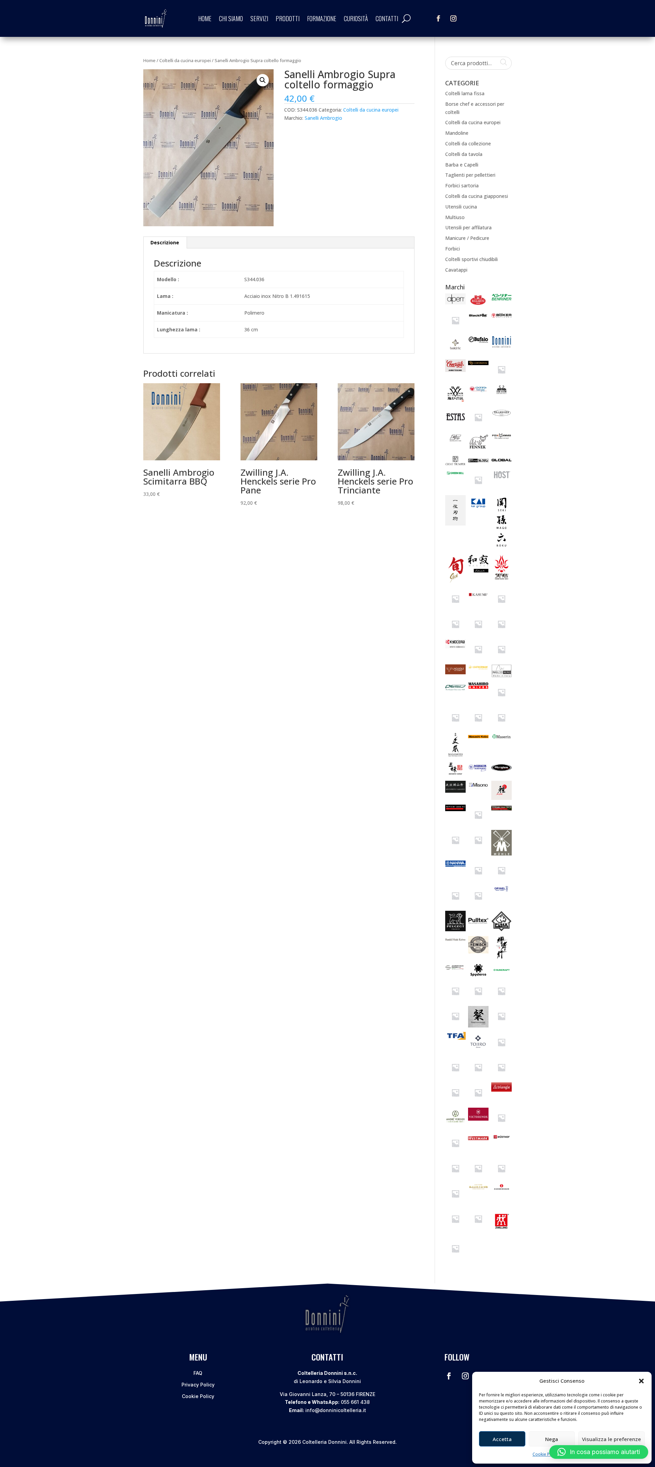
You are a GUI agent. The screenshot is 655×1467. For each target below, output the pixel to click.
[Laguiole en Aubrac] (455, 672)
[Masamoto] (455, 755)
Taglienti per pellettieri (470, 175)
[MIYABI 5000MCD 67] (455, 848)
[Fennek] (478, 449)
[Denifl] (501, 378)
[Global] (501, 462)
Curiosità (356, 18)
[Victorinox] (478, 1119)
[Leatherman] (478, 669)
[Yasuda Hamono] (501, 1177)
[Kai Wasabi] (478, 570)
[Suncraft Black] (455, 999)
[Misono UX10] (478, 787)
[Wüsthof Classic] (455, 1177)
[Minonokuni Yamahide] (455, 791)
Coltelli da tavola (463, 154)
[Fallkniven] (501, 416)
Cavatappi (456, 270)
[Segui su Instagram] (453, 18)
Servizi (259, 18)
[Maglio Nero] (501, 675)
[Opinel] (501, 890)
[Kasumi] (478, 598)
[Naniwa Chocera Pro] (455, 904)
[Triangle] (501, 1090)
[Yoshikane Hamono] (478, 1188)
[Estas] (455, 423)
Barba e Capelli (461, 164)
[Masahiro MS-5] (501, 700)
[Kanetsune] (501, 580)
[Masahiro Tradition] (501, 726)
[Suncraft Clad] (478, 999)
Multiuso (455, 217)
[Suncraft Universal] (455, 1024)
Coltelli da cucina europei (185, 60)
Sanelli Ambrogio (323, 118)
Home (205, 18)
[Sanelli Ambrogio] (455, 969)
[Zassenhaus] (501, 1188)
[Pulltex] (478, 929)
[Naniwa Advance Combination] (501, 879)
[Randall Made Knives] (455, 940)
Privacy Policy (198, 1384)
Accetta (502, 1439)
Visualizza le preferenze (611, 1439)
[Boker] (501, 318)
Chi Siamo (231, 18)
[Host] (501, 478)
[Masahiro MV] (455, 726)
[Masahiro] (478, 687)
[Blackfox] (478, 318)
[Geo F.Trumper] (455, 463)
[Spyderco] (478, 974)
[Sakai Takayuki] (501, 957)
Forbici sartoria (462, 185)
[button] (641, 1381)
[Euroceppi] (478, 425)
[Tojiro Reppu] (478, 1101)
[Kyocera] (455, 646)
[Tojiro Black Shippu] (478, 1076)
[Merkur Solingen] (478, 771)
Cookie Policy (545, 1454)
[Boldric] (455, 352)
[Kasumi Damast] (501, 607)
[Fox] (501, 437)
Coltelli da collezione (468, 143)
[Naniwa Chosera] (478, 904)
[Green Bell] (455, 475)
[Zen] (455, 1227)
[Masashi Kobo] (478, 739)
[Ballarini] (478, 304)
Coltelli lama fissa (464, 93)
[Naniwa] (455, 865)
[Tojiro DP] (501, 1076)
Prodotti (288, 18)
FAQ (197, 1373)
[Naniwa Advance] (478, 879)
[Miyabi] (501, 798)
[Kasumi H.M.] (455, 632)
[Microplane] (501, 772)
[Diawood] (455, 400)
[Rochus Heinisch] (478, 951)
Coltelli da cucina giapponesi (476, 196)
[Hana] (478, 488)
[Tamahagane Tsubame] (501, 1024)
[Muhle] (501, 853)
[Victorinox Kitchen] (501, 1126)
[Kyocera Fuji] (478, 658)
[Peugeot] (455, 929)
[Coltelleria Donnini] (501, 346)
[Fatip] (455, 441)
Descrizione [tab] (164, 242)
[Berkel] (455, 329)
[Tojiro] (478, 1050)
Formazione (321, 18)
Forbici (452, 248)
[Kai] (478, 508)
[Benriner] (501, 299)
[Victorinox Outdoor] (455, 1151)
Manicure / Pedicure (467, 238)
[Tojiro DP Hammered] (455, 1101)
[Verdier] (455, 1122)
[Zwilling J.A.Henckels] (501, 1231)
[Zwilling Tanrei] (455, 1257)
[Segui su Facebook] (438, 18)
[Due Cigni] (501, 393)
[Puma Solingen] (501, 929)
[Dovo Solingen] (478, 392)
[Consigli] (455, 370)
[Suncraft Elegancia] (501, 999)
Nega (551, 1439)
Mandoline (456, 133)
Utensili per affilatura (468, 227)
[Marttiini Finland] (455, 691)
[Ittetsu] (455, 523)
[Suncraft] (501, 974)
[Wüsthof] (501, 1138)
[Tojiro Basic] (455, 1076)
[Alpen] (455, 302)
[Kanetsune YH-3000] (455, 607)
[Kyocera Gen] (501, 658)
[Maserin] (501, 738)
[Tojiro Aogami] (501, 1051)
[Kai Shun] (455, 582)
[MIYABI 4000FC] (455, 809)
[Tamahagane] (478, 1025)
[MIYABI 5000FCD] (478, 823)
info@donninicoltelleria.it (335, 1410)
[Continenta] (478, 363)
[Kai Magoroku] (501, 548)
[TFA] (455, 1038)
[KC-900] (478, 632)
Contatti (387, 18)
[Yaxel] (455, 1202)
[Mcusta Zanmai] (455, 774)
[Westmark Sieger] (478, 1141)
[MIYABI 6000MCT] (478, 848)
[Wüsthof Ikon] (478, 1177)
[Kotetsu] (501, 632)
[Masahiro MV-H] (478, 726)
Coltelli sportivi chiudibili (471, 259)
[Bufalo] (478, 342)
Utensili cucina (461, 206)
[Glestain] (478, 463)
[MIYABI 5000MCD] (501, 808)
